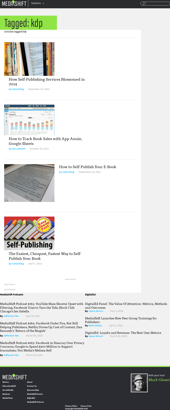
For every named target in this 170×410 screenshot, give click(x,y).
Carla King (18, 89)
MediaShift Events (35, 394)
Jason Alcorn (95, 311)
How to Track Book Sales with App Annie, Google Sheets (45, 140)
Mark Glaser (95, 325)
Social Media (7, 390)
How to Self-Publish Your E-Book (87, 166)
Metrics (5, 382)
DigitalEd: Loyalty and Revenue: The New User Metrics (123, 332)
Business (6, 394)
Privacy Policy (71, 406)
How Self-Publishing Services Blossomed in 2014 (47, 81)
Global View (7, 398)
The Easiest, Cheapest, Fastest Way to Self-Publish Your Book (45, 255)
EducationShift (9, 386)
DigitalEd (31, 398)
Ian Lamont (18, 148)
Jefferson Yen (11, 316)
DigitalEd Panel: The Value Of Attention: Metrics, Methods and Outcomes (126, 305)
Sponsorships (33, 390)
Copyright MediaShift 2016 (76, 408)
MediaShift (14, 376)
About (30, 382)
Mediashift (14, 3)
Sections (36, 3)
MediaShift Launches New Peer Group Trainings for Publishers (121, 320)
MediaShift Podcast (35, 402)
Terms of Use (86, 406)
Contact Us (32, 386)
